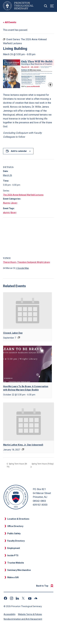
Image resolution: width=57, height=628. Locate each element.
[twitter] (24, 598)
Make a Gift (13, 577)
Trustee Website (15, 563)
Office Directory (15, 526)
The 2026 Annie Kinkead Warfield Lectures (23, 195)
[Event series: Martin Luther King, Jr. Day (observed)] (23, 449)
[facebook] (5, 598)
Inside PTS (12, 555)
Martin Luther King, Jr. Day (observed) (23, 445)
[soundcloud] (36, 598)
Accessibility (10, 614)
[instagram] (11, 598)
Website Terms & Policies (30, 614)
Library (14, 203)
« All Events (9, 22)
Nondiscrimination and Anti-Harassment (23, 619)
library (13, 212)
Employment (13, 548)
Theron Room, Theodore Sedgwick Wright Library (26, 262)
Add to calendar (19, 151)
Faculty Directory (16, 541)
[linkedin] (17, 598)
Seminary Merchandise (19, 570)
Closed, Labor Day (12, 333)
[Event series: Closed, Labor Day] (19, 337)
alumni (6, 212)
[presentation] (27, 310)
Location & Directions (18, 519)
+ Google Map (22, 268)
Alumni (6, 203)
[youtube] (30, 598)
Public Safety (14, 533)
